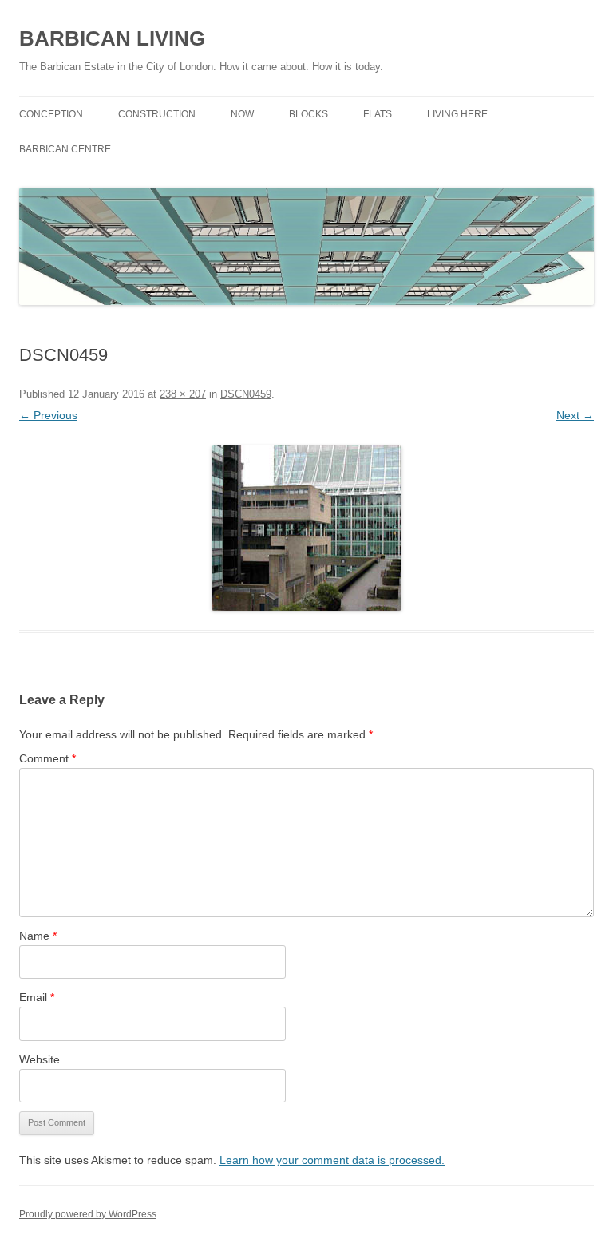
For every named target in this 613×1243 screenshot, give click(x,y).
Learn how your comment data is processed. (332, 1160)
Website (39, 1059)
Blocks (308, 114)
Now (242, 114)
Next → (575, 415)
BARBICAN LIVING (112, 38)
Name (38, 935)
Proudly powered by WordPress (87, 1214)
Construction (157, 114)
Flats (377, 114)
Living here (457, 114)
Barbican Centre (65, 149)
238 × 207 (183, 394)
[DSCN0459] (306, 528)
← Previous (48, 415)
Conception (51, 114)
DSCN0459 (245, 394)
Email (36, 997)
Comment (47, 758)
